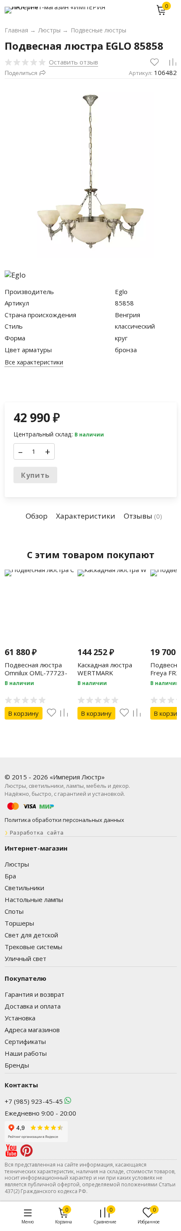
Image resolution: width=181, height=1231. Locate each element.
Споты (14, 911)
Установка (20, 1018)
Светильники (24, 887)
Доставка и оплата (33, 1006)
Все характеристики (34, 362)
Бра (10, 876)
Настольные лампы (34, 899)
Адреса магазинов (32, 1029)
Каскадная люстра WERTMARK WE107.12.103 (104, 673)
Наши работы (26, 1053)
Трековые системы (33, 946)
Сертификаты (25, 1041)
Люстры (17, 864)
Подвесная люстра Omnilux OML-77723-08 (36, 673)
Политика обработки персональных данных (64, 820)
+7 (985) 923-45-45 (34, 1101)
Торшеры (19, 923)
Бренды (17, 1065)
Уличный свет (25, 958)
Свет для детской (31, 935)
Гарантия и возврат (34, 994)
